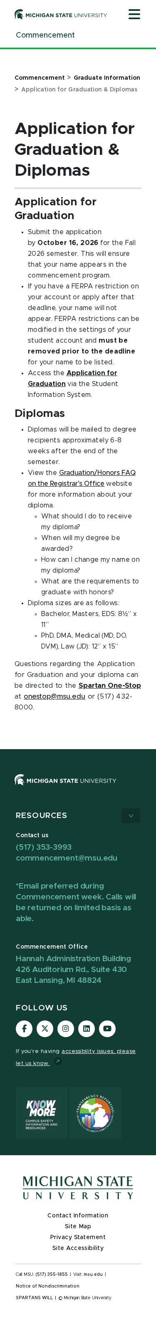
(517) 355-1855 (51, 1275)
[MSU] (65, 788)
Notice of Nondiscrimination (47, 1286)
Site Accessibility (78, 1248)
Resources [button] (41, 816)
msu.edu (93, 1275)
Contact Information (77, 1216)
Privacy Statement (78, 1237)
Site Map (78, 1227)
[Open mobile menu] (134, 15)
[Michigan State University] (61, 14)
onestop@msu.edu (54, 696)
